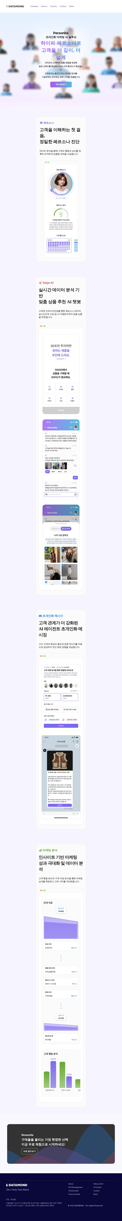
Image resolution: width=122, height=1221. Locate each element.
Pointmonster (74, 1191)
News (95, 1194)
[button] (34, 6)
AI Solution (97, 1187)
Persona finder (74, 1194)
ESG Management (75, 1187)
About (71, 1184)
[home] (15, 6)
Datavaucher (98, 1184)
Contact (96, 1191)
